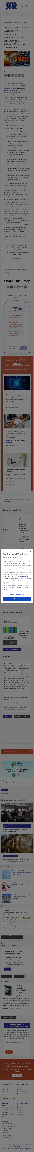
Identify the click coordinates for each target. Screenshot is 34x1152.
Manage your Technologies (17, 594)
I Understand (17, 598)
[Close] (31, 551)
